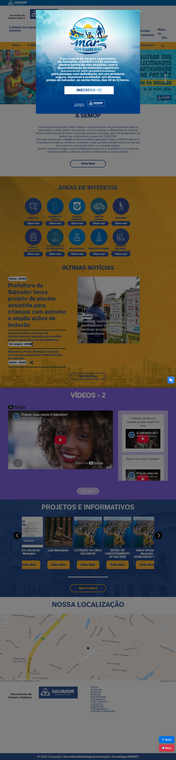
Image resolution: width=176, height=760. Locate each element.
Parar (168, 747)
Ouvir (168, 739)
